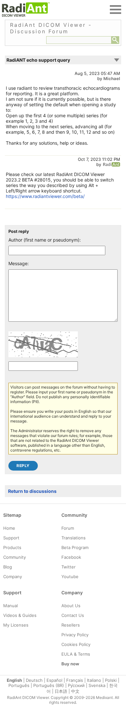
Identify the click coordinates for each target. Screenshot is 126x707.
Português (18, 685)
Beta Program (75, 547)
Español (54, 680)
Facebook (71, 557)
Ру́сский (76, 685)
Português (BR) (48, 685)
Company (12, 576)
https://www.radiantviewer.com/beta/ (45, 196)
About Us (70, 605)
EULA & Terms (75, 654)
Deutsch (34, 680)
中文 (75, 691)
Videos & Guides (20, 615)
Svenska (97, 685)
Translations (73, 537)
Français (74, 680)
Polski (111, 680)
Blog (7, 566)
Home (9, 528)
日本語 (61, 691)
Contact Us (72, 615)
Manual (10, 605)
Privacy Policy (75, 634)
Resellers (70, 625)
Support (11, 537)
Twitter (68, 566)
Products (12, 547)
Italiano (94, 680)
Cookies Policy (75, 644)
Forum (67, 528)
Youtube (70, 576)
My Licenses (15, 625)
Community (14, 557)
